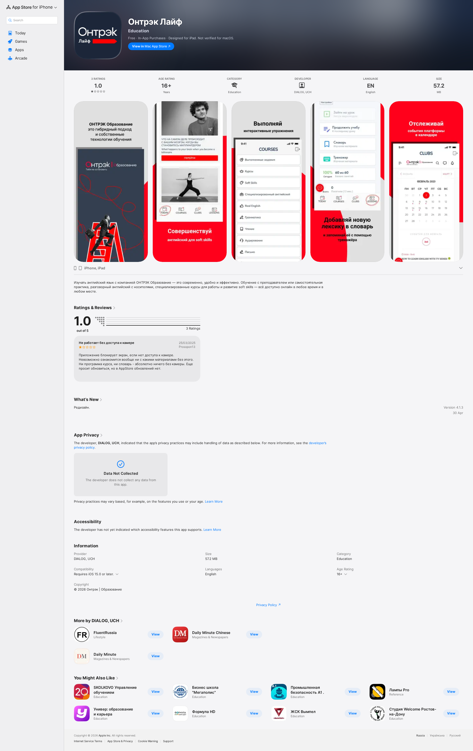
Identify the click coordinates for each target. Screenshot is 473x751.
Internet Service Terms (88, 741)
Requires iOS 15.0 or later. (94, 574)
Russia (420, 735)
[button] (31, 33)
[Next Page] (468, 703)
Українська (437, 735)
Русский (455, 735)
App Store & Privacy (120, 741)
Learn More (214, 501)
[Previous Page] (69, 703)
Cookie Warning (148, 741)
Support (168, 741)
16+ (339, 574)
